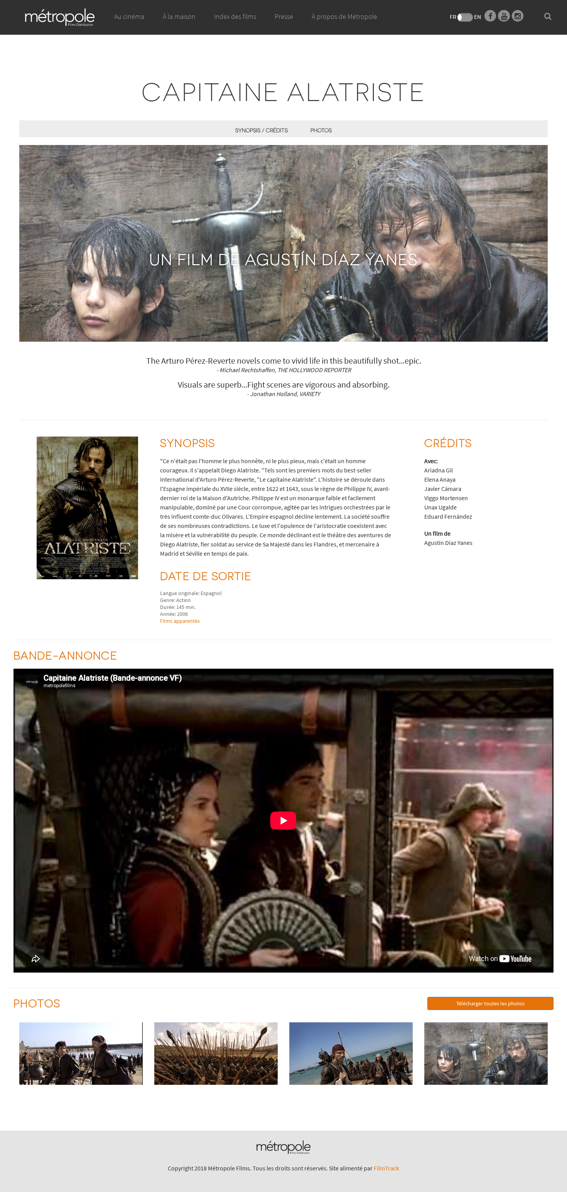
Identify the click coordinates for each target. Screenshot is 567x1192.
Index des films (235, 16)
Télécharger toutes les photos (490, 1003)
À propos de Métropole (344, 16)
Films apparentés (180, 620)
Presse (284, 16)
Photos (321, 130)
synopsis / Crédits (261, 130)
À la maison (179, 16)
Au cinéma (129, 16)
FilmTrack (386, 1168)
